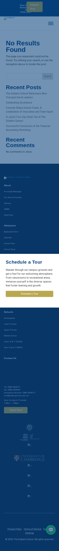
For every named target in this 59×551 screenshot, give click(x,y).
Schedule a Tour (29, 293)
